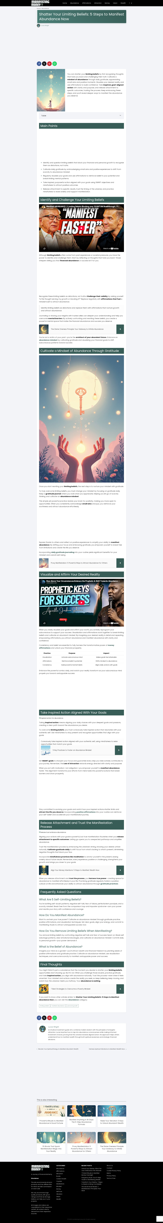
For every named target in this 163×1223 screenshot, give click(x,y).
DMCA (109, 1173)
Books (58, 1176)
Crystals (59, 1181)
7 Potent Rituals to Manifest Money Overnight (90, 1174)
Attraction (98, 3)
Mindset (59, 1186)
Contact (109, 1168)
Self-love (59, 1191)
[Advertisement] (81, 44)
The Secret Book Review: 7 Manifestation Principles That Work (91, 1189)
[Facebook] (39, 63)
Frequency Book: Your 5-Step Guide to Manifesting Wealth (91, 1179)
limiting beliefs (44, 1006)
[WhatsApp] (54, 63)
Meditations (60, 1184)
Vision (115, 3)
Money (107, 3)
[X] (44, 63)
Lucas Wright (45, 25)
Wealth (123, 3)
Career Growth (61, 1179)
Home (65, 3)
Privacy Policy (111, 1176)
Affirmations (86, 3)
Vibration (59, 1194)
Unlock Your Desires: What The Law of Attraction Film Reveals (91, 1169)
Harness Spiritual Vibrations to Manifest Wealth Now (107, 1049)
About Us (110, 1165)
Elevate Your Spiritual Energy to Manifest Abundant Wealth (58, 1049)
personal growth (72, 1006)
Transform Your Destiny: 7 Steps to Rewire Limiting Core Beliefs (92, 1183)
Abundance (74, 3)
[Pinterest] (49, 63)
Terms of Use (111, 1178)
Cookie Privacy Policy (114, 1171)
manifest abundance (58, 1006)
